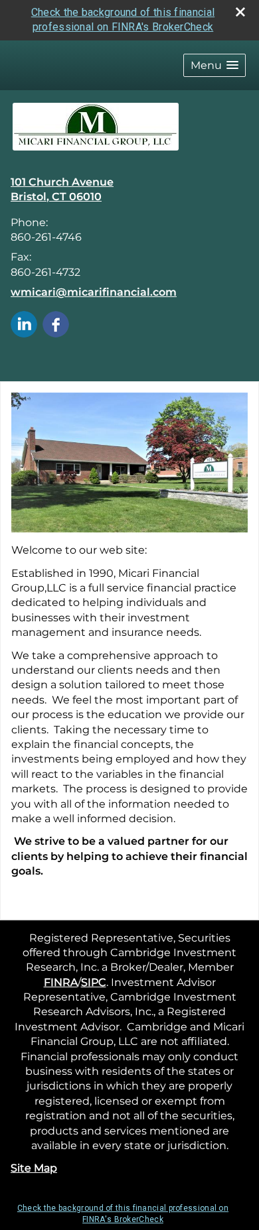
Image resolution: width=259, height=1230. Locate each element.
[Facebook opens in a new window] (56, 323)
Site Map (34, 1168)
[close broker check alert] (240, 12)
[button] (214, 65)
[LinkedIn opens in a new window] (24, 323)
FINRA (61, 982)
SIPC (93, 982)
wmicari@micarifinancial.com (94, 292)
